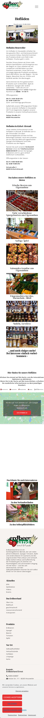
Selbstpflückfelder (13, 649)
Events (8, 592)
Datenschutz (12, 715)
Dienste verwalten (22, 691)
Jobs (7, 584)
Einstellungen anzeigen (13, 710)
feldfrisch (9, 605)
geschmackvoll (11, 607)
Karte (8, 659)
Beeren (8, 633)
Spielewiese (10, 587)
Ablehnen (12, 704)
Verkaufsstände (12, 651)
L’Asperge (9, 656)
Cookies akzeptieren (13, 697)
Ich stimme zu (22, 413)
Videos (8, 589)
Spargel (9, 630)
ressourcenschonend (14, 610)
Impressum (32, 715)
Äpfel (8, 638)
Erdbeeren (10, 628)
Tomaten (9, 636)
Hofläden (9, 654)
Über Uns (9, 602)
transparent (10, 613)
